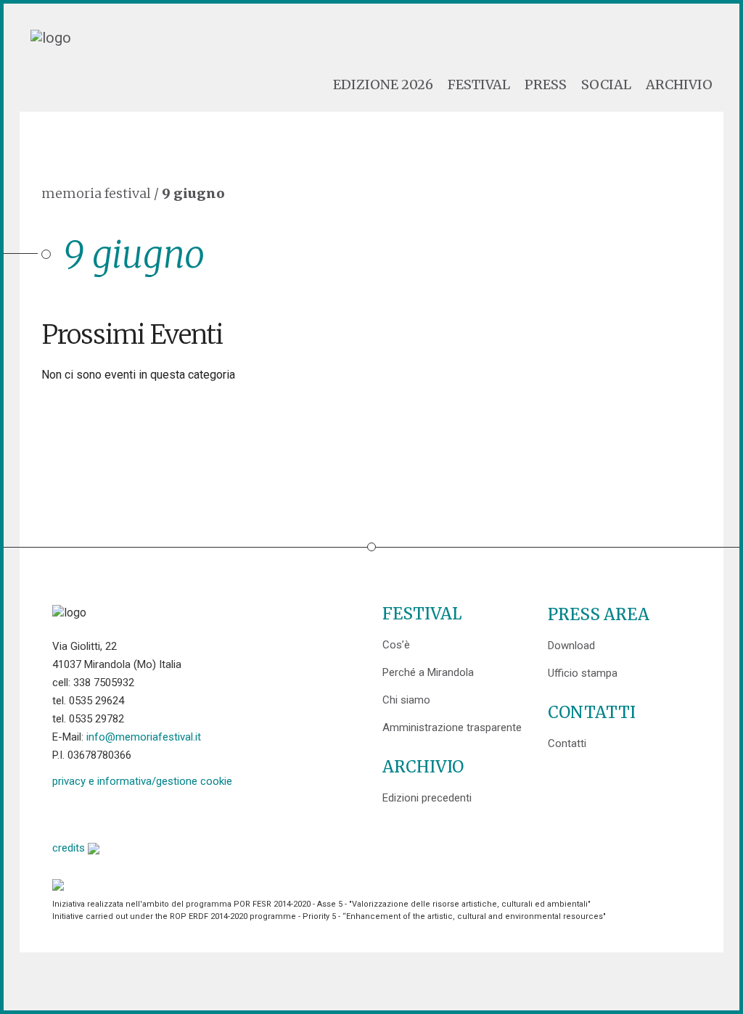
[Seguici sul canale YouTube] (137, 813)
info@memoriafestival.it (143, 736)
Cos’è (396, 644)
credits (70, 847)
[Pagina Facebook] (63, 813)
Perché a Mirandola (428, 672)
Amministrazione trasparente (452, 727)
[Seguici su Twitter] (100, 813)
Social (606, 85)
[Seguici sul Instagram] (174, 813)
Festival (479, 85)
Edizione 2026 (383, 85)
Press (546, 85)
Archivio (679, 85)
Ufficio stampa (582, 673)
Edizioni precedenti (427, 797)
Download (571, 645)
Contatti (567, 743)
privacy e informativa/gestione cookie (142, 781)
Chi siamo (406, 699)
